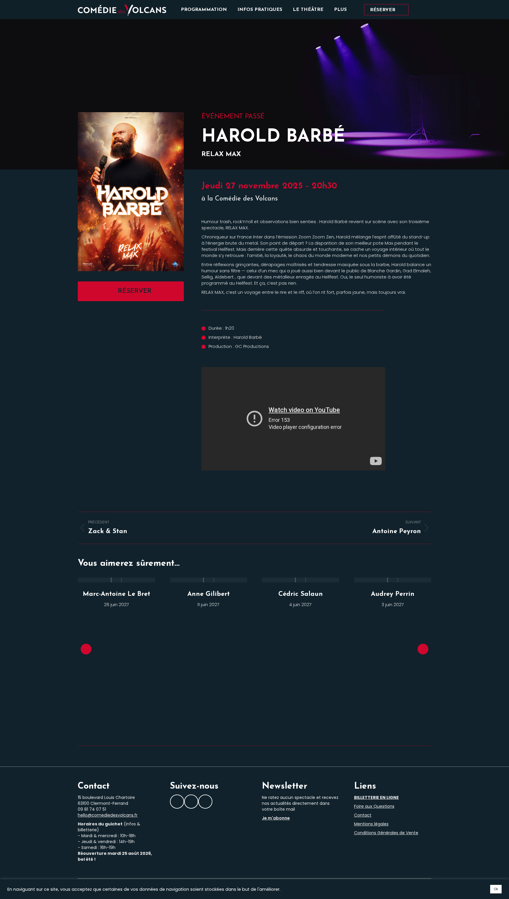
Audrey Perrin (392, 594)
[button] (86, 649)
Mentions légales (371, 824)
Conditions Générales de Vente (386, 833)
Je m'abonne (276, 818)
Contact (362, 815)
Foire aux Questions (374, 806)
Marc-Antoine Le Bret (116, 594)
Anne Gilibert (208, 594)
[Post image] (116, 580)
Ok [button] (496, 889)
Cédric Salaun (300, 594)
